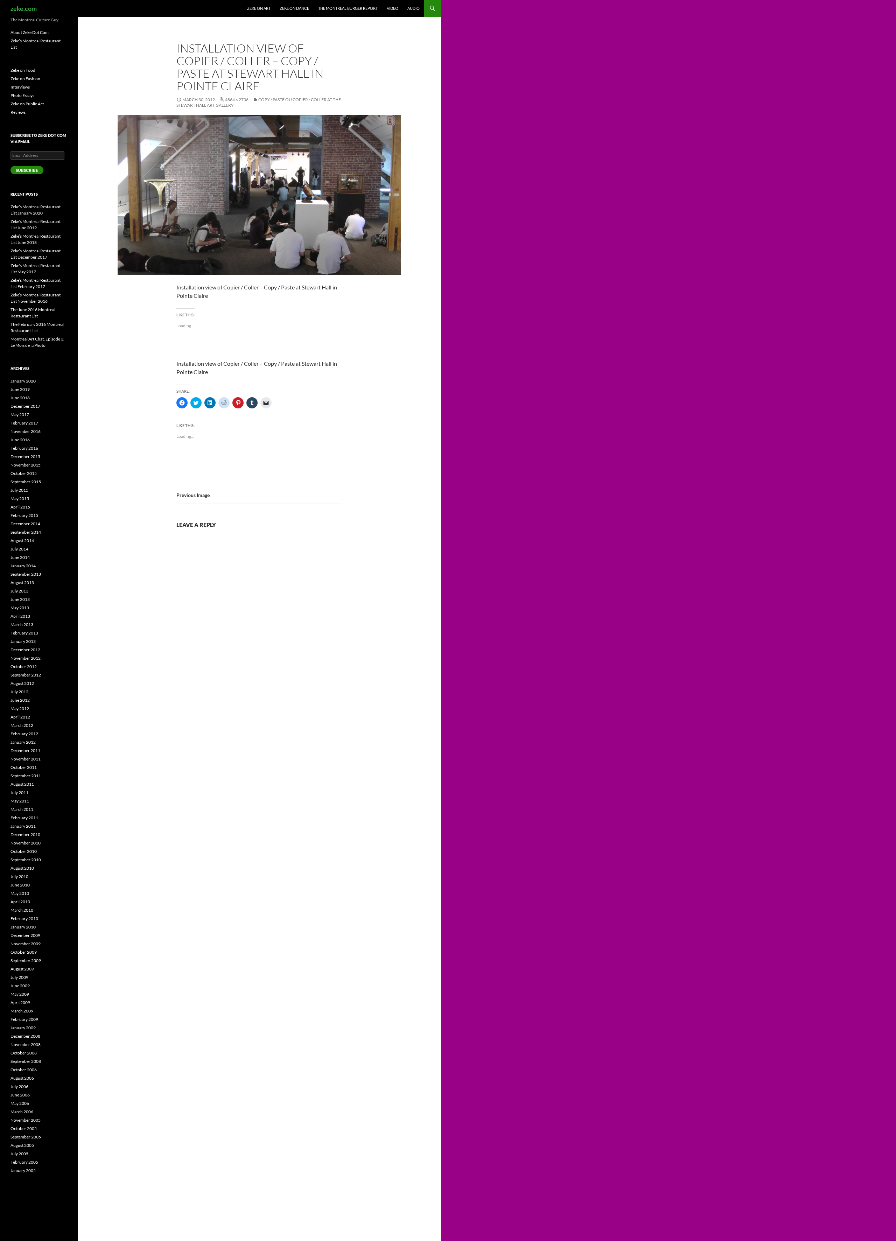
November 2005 (25, 1120)
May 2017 (19, 414)
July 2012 (19, 691)
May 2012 (19, 708)
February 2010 (24, 918)
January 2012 (23, 742)
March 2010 (21, 910)
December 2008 (25, 1036)
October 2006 (23, 1069)
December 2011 (25, 750)
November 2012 (25, 658)
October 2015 (23, 473)
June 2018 (20, 397)
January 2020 (23, 381)
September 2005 (25, 1137)
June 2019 (20, 389)
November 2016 (25, 431)
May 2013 (19, 607)
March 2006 (21, 1111)
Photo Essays (22, 95)
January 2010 (23, 927)
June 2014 (20, 557)
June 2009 (20, 985)
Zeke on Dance (294, 8)
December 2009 (25, 935)
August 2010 (22, 868)
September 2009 (25, 960)
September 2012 (25, 675)
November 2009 (25, 943)
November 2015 (25, 465)
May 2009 (19, 994)
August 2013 (22, 582)
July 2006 (19, 1086)
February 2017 (24, 423)
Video (392, 8)
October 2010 (23, 851)
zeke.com (23, 8)
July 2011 (19, 792)
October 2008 (23, 1053)
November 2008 (25, 1044)
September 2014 (25, 532)
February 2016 (24, 448)
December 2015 (25, 456)
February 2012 (24, 733)
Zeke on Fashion (25, 78)
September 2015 (25, 481)
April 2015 (20, 507)
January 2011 (23, 826)
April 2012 (20, 717)
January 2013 (23, 641)
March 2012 (21, 725)
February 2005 (24, 1162)
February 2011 (24, 817)
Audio (413, 8)
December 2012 (25, 649)
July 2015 (19, 490)
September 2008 (25, 1061)
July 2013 (19, 591)
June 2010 (20, 885)
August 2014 (22, 540)
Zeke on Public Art (27, 103)
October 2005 (23, 1128)
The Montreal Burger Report (348, 8)
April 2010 (20, 901)
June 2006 (20, 1095)
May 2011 (19, 801)
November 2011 (25, 759)
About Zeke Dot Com (29, 32)
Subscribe (27, 170)
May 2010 (19, 893)
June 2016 (20, 439)
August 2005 (22, 1145)
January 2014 (23, 565)
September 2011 (25, 775)
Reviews (18, 112)
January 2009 (23, 1027)
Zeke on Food (22, 70)
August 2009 (22, 969)
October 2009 (23, 952)
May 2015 (19, 498)
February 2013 (24, 633)
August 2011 (22, 784)
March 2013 (21, 624)
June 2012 (20, 700)
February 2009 (24, 1019)
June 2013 (20, 599)
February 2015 (24, 515)
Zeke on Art (259, 8)
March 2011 (21, 809)
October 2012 (23, 666)
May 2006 (19, 1103)
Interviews (20, 87)
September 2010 (25, 859)
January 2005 (23, 1170)
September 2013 (25, 574)
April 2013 (20, 616)
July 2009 (19, 977)
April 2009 (20, 1002)
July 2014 (19, 549)
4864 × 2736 (236, 99)
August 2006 (22, 1078)
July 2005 (19, 1153)
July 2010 (19, 876)
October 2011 (23, 767)
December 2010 (25, 834)
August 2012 (22, 683)
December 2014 (25, 523)
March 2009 (21, 1011)
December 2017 (25, 406)
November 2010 (25, 843)
